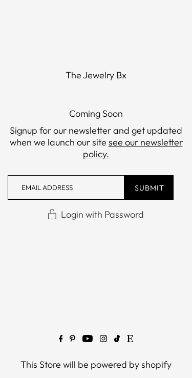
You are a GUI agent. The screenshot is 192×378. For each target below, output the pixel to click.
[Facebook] (61, 340)
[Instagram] (103, 340)
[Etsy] (130, 340)
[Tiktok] (117, 340)
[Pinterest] (72, 340)
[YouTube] (87, 340)
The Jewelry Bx (96, 75)
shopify (156, 364)
